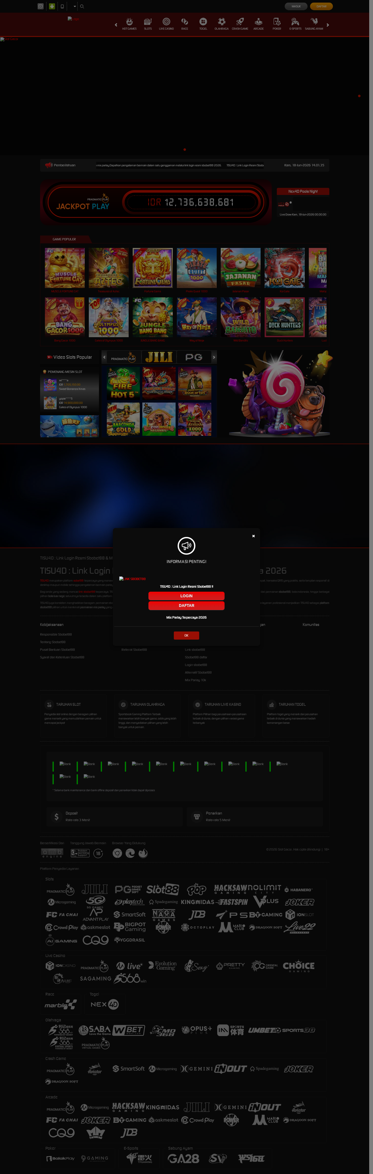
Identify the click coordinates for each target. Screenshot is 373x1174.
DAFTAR (186, 605)
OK (186, 635)
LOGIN (186, 596)
